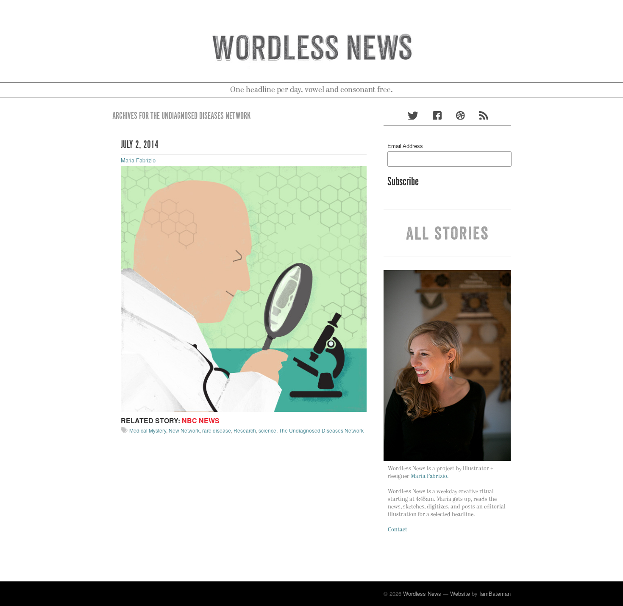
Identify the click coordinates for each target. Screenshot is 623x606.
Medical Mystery (147, 430)
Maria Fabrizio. (429, 476)
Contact (397, 530)
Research (245, 430)
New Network (184, 430)
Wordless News (422, 593)
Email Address (405, 146)
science (267, 430)
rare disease (216, 430)
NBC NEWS (201, 420)
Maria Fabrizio (138, 160)
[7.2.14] (244, 288)
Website (460, 593)
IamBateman (495, 593)
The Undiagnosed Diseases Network (321, 430)
